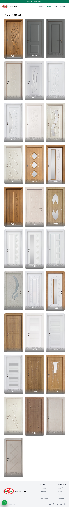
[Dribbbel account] (65, 504)
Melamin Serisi (44, 498)
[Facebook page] (50, 504)
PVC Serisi (43, 488)
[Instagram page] (54, 504)
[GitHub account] (61, 504)
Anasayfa (41, 6)
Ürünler (49, 6)
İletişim (55, 6)
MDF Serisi (43, 495)
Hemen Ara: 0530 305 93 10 (34, 1)
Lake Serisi (43, 491)
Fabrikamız (62, 6)
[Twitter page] (57, 504)
